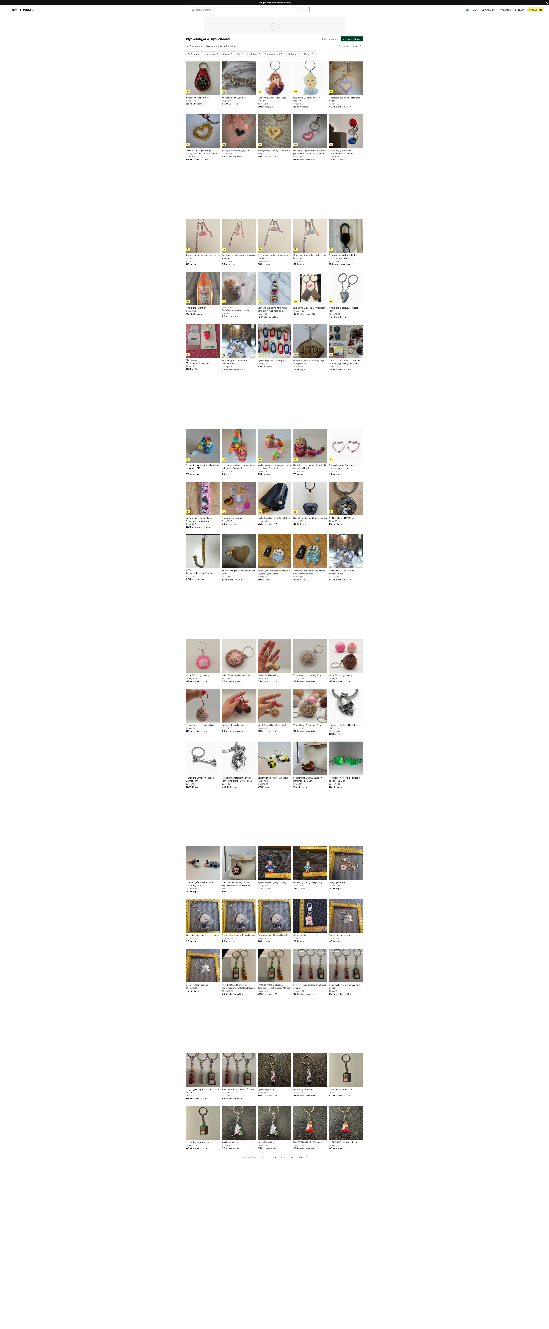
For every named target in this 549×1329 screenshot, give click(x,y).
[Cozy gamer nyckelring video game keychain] (203, 236)
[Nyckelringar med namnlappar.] (274, 341)
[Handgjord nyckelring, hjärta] (239, 131)
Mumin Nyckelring (230, 1142)
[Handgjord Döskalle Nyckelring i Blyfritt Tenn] (346, 706)
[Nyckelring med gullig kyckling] (274, 863)
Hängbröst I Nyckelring (268, 675)
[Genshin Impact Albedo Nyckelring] (203, 916)
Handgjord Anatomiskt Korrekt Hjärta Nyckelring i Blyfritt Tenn (237, 779)
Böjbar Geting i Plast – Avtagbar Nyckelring (273, 779)
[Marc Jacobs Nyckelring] (203, 341)
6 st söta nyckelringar (232, 518)
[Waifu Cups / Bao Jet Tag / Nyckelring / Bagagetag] (203, 498)
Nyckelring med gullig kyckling (272, 882)
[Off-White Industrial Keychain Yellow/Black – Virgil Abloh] (203, 551)
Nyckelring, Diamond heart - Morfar (310, 518)
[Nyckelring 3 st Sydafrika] (239, 78)
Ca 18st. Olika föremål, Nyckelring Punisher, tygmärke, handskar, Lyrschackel (345, 362)
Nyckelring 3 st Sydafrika (234, 97)
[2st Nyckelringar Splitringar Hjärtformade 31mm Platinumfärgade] (346, 446)
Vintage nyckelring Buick (197, 97)
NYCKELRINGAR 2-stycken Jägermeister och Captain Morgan (238, 986)
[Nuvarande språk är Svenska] (467, 9)
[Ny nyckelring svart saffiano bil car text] (239, 551)
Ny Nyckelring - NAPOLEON (342, 518)
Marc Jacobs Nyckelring (197, 363)
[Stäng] (546, 2)
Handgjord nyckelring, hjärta (235, 150)
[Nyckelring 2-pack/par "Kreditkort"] (310, 288)
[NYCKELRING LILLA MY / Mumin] (310, 1123)
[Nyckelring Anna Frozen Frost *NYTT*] (274, 78)
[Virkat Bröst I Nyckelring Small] (239, 656)
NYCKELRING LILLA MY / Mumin (308, 1142)
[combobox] (245, 9)
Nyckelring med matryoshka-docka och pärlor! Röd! (309, 466)
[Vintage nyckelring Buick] (203, 78)
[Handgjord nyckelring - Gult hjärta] (274, 131)
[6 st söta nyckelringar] (239, 498)
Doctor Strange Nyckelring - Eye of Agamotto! (309, 362)
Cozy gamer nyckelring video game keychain (203, 256)
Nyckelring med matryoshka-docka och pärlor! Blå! (202, 466)
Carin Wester (227, 307)
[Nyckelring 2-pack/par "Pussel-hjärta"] (346, 288)
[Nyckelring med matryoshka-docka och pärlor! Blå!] (203, 446)
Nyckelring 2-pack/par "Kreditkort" (309, 308)
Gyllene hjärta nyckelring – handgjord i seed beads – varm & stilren (201, 152)
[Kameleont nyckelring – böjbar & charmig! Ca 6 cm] (346, 758)
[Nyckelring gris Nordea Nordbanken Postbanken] (346, 131)
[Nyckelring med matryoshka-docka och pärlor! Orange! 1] (274, 446)
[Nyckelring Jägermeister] (346, 1070)
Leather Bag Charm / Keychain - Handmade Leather (308, 779)
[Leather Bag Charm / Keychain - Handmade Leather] (310, 758)
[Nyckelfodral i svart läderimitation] (274, 498)
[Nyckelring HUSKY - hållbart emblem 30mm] (239, 341)
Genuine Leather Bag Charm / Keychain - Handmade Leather (236, 884)
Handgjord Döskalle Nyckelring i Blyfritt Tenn (344, 726)
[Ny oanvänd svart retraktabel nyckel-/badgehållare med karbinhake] (346, 236)
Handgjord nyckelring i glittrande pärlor (344, 99)
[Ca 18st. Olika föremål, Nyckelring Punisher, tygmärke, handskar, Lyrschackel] (346, 341)
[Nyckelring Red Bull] (274, 1070)
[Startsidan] (27, 9)
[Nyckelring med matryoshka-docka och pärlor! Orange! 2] (239, 446)
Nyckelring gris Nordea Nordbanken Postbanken (341, 152)
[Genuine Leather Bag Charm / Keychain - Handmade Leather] (239, 863)
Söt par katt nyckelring (340, 935)
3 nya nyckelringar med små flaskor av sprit (310, 986)
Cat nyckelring (300, 935)
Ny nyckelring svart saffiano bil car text (238, 572)
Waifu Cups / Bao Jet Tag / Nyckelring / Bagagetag (199, 519)
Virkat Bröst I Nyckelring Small (236, 675)
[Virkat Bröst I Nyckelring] (203, 656)
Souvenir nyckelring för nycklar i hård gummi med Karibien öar (273, 309)
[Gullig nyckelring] (346, 863)
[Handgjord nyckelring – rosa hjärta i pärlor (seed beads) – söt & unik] (310, 131)
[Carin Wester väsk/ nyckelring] (239, 288)
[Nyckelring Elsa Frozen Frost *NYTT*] (310, 78)
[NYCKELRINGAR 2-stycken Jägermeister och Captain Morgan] (239, 965)
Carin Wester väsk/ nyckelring (236, 310)
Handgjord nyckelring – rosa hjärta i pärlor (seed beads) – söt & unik (310, 152)
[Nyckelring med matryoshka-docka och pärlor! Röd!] (310, 446)
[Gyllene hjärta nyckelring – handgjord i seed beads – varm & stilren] (203, 131)
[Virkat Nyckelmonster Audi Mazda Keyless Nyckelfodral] (274, 551)
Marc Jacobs (191, 360)
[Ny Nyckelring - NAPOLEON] (346, 498)
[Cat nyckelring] (310, 916)
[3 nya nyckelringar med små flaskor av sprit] (310, 965)
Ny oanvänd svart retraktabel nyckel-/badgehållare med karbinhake (343, 257)
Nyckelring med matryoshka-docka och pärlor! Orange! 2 (238, 466)
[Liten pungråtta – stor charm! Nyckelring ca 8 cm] (203, 863)
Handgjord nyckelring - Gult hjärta (274, 150)
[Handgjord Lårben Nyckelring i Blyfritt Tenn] (203, 758)
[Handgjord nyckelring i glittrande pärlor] (346, 78)
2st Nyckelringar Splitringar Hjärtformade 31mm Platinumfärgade (342, 467)
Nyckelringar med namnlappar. (272, 360)
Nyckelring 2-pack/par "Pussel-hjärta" (344, 309)
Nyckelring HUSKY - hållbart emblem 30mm (235, 362)
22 (292, 1157)
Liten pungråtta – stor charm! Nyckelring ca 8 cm (200, 884)
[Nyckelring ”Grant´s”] (203, 288)
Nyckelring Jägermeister (340, 1089)
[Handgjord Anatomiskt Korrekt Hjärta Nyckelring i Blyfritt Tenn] (239, 758)
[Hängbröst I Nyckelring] (274, 656)
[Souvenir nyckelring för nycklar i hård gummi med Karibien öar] (274, 288)
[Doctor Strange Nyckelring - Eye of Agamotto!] (310, 341)
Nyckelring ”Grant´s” (196, 308)
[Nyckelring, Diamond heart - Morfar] (310, 498)
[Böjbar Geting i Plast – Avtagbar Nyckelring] (274, 758)
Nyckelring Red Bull (267, 1089)
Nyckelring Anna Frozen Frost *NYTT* (272, 99)
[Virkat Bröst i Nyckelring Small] (274, 706)
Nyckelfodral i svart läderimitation (274, 518)
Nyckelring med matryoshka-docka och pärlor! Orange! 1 (274, 466)
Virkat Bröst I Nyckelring (197, 675)
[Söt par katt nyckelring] (346, 916)
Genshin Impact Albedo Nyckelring (202, 935)
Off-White (190, 570)
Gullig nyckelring (337, 882)
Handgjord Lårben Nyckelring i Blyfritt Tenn (200, 779)
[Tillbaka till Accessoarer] (187, 46)
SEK (475, 10)
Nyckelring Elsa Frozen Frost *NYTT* (307, 99)
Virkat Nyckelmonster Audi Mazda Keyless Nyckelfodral (274, 572)
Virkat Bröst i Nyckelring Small (272, 725)
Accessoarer (196, 46)
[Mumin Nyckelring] (239, 1123)
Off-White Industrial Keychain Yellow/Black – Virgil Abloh (200, 573)
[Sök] (298, 9)
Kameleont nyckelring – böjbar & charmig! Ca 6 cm (344, 779)
